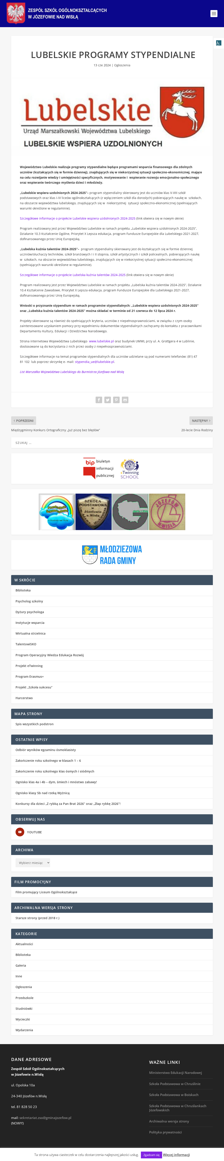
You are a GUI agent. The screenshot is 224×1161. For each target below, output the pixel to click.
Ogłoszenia (122, 65)
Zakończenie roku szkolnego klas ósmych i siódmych (55, 771)
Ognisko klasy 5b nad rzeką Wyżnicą (43, 793)
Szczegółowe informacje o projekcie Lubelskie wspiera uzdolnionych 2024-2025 (77, 218)
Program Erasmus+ (30, 676)
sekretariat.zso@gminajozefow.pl (45, 1117)
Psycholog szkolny (29, 601)
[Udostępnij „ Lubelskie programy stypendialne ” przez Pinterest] (116, 400)
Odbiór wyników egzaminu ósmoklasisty (46, 750)
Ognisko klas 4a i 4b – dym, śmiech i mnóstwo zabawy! (56, 782)
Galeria (21, 965)
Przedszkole (24, 998)
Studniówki (24, 1008)
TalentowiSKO (26, 644)
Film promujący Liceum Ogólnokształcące (46, 892)
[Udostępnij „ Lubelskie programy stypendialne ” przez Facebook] (98, 400)
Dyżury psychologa (30, 612)
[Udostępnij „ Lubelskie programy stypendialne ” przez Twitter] (107, 400)
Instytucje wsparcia (30, 623)
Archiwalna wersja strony (169, 1121)
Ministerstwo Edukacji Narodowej (175, 1072)
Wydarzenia (24, 1030)
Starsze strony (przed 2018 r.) (37, 918)
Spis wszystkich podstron (35, 724)
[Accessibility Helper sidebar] (219, 43)
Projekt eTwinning (29, 666)
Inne (19, 976)
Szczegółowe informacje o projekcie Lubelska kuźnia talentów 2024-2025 (73, 275)
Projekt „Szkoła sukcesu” (34, 687)
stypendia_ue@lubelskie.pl (94, 362)
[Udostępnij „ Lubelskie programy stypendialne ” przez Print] (125, 400)
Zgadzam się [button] (151, 1155)
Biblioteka (23, 590)
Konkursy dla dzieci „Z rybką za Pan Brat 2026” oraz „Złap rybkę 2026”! (68, 804)
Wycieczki (23, 1019)
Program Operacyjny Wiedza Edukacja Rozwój (50, 655)
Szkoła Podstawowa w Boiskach (174, 1094)
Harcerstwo (24, 698)
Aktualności (24, 944)
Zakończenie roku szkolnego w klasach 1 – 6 (48, 760)
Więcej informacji (176, 1154)
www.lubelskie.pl (101, 341)
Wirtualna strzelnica (31, 633)
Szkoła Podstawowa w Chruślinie (175, 1084)
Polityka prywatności (165, 1132)
